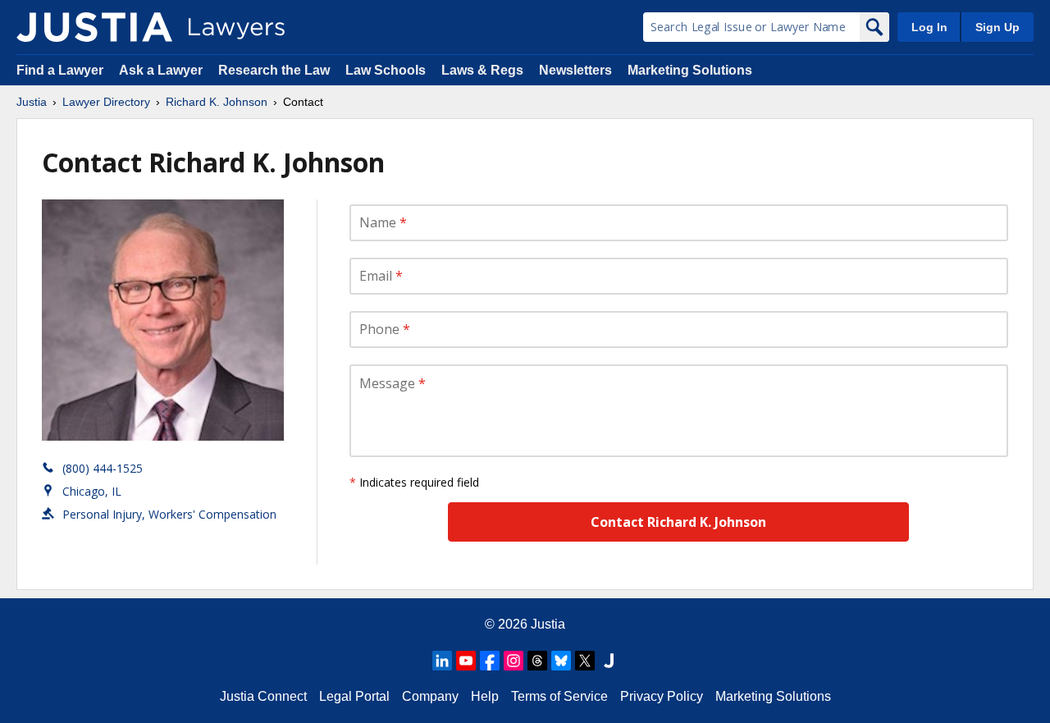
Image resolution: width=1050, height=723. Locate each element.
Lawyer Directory (106, 101)
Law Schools (385, 70)
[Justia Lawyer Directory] (94, 27)
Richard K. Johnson (216, 101)
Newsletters (575, 70)
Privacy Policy (661, 696)
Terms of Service (559, 696)
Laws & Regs (482, 70)
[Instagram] (513, 660)
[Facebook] (490, 660)
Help (485, 696)
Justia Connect (263, 696)
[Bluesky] (561, 660)
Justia (31, 101)
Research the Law (274, 70)
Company (430, 696)
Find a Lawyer (59, 70)
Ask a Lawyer (162, 70)
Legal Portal (354, 696)
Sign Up (997, 27)
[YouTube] (466, 660)
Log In (929, 27)
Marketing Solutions (690, 70)
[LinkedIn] (442, 660)
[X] (585, 660)
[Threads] (537, 660)
